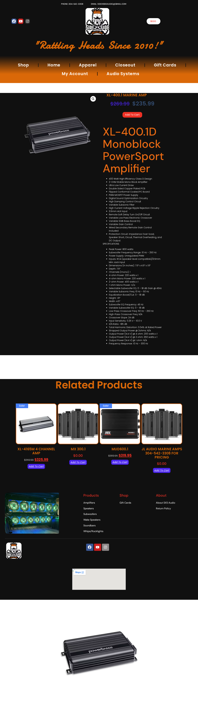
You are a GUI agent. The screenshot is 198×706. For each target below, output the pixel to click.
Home (53, 65)
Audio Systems (123, 74)
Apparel (88, 65)
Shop (23, 65)
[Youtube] (20, 21)
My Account (75, 74)
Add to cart (132, 114)
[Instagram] (27, 21)
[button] (93, 99)
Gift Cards (165, 65)
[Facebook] (14, 21)
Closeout (125, 65)
